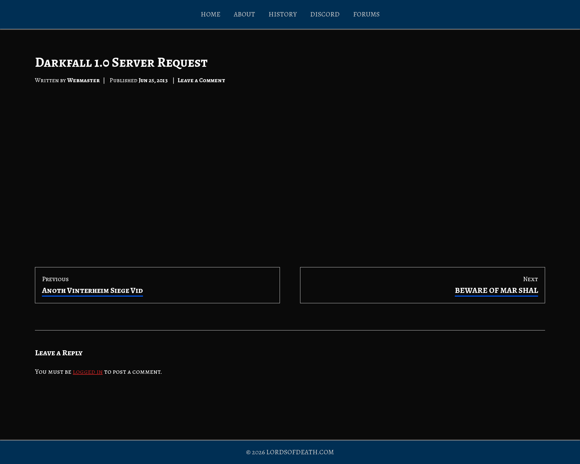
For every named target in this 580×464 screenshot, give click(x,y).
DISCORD (325, 14)
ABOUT (244, 14)
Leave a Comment (201, 80)
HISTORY (283, 14)
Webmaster (83, 80)
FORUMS (366, 14)
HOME (211, 14)
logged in (88, 371)
